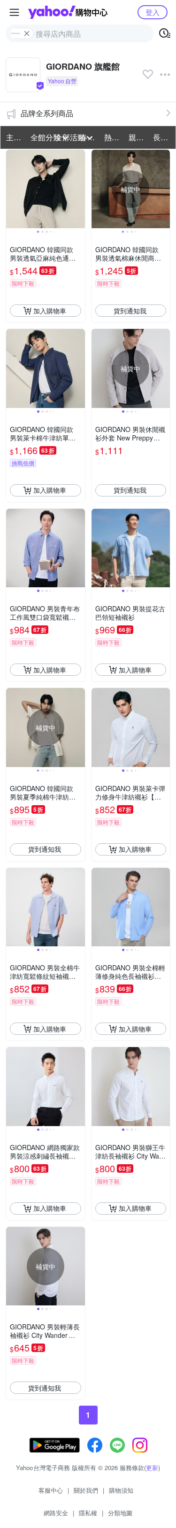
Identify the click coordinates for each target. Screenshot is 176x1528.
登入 (152, 12)
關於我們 (86, 1490)
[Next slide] (79, 189)
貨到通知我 (130, 310)
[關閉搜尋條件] (27, 33)
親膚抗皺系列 (138, 137)
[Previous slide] (12, 189)
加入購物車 (49, 310)
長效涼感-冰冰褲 (162, 137)
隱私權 (88, 1512)
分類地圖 (120, 1512)
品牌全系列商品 (47, 113)
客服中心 (50, 1490)
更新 (152, 1467)
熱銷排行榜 (113, 137)
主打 (13, 137)
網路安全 (56, 1512)
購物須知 (121, 1490)
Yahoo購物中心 (67, 12)
